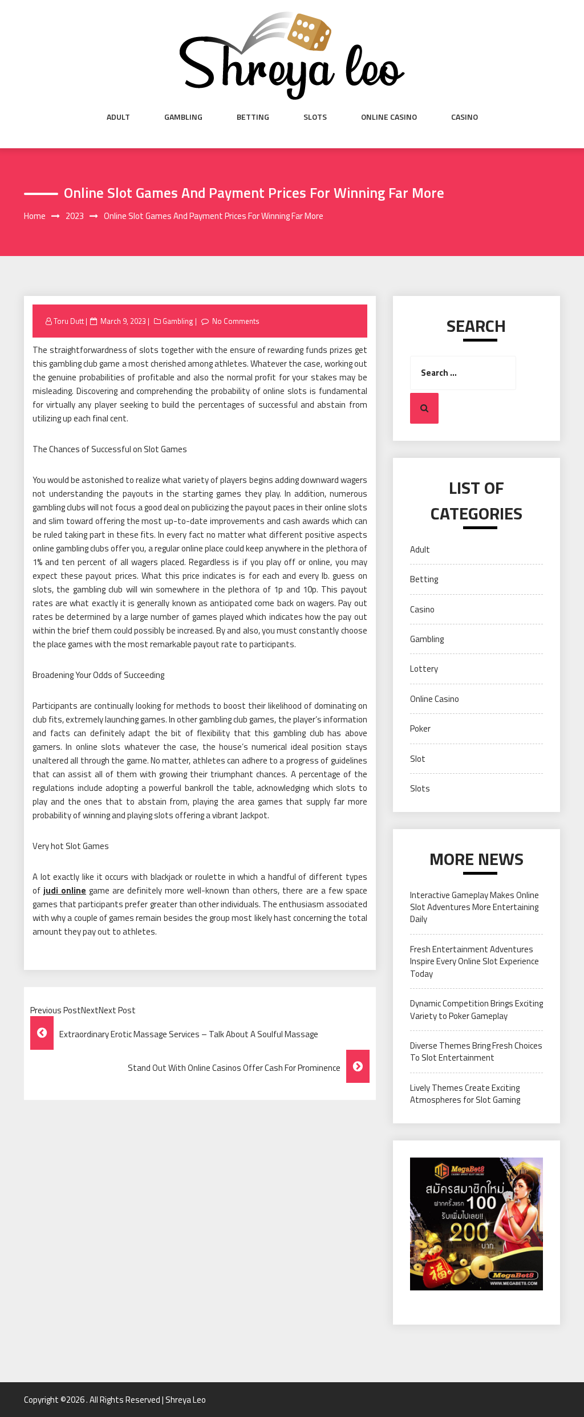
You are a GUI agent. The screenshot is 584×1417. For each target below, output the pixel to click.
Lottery (424, 668)
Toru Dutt (69, 321)
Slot (417, 758)
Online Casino (389, 117)
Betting (253, 117)
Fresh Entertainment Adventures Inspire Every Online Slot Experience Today (474, 961)
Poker (420, 728)
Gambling (183, 117)
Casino (464, 117)
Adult (118, 117)
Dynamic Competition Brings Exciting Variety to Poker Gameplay (476, 1009)
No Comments (235, 321)
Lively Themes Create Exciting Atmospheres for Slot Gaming (465, 1093)
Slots (315, 117)
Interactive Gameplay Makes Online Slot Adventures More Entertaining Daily (474, 907)
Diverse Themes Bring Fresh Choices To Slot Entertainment (476, 1051)
